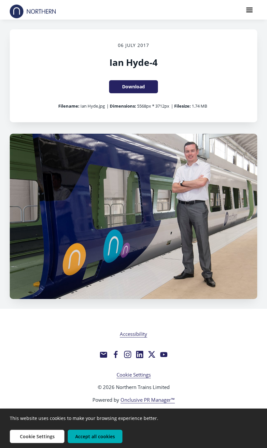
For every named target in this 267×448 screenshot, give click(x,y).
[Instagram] (127, 354)
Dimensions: (123, 106)
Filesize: (182, 106)
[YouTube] (163, 354)
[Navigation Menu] (249, 10)
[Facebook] (115, 354)
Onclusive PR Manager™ (147, 399)
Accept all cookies (95, 436)
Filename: (68, 106)
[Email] (103, 354)
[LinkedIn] (139, 354)
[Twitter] (151, 354)
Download (133, 86)
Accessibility (133, 334)
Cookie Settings (134, 374)
